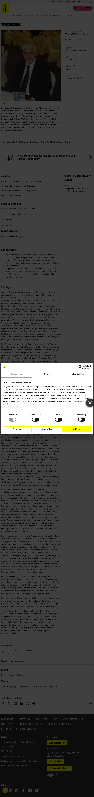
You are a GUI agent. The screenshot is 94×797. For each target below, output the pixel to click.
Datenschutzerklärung (13, 407)
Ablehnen (17, 429)
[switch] (35, 420)
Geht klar (77, 429)
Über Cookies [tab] (78, 374)
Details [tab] (47, 374)
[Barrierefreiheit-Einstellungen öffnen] (90, 403)
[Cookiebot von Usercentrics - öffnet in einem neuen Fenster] (80, 367)
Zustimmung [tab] (16, 374)
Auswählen (47, 429)
